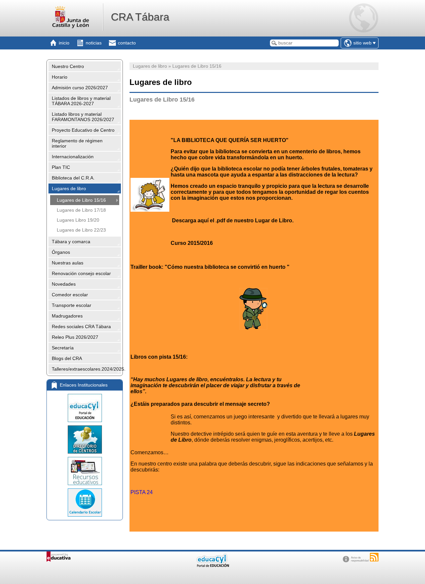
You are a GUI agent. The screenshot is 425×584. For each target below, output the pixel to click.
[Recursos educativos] (85, 471)
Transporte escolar (71, 305)
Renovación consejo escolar (81, 273)
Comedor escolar (70, 294)
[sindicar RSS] (374, 557)
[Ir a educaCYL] (212, 565)
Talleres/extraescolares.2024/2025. (86, 369)
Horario (59, 77)
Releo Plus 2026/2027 (75, 337)
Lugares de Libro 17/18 (81, 210)
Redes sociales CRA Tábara (81, 326)
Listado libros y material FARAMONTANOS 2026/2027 (83, 116)
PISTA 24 (141, 492)
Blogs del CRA (67, 358)
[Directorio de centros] (85, 439)
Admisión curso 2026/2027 (80, 87)
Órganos (61, 252)
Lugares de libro (69, 188)
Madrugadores (67, 316)
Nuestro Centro (68, 66)
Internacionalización (73, 156)
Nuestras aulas (67, 262)
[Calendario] (85, 502)
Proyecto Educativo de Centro (83, 130)
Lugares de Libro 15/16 (81, 200)
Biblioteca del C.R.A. (73, 178)
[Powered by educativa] (58, 556)
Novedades (64, 284)
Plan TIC (61, 167)
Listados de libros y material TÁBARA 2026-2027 (81, 101)
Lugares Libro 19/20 (78, 220)
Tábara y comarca (71, 241)
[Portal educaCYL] (85, 408)
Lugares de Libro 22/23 (81, 230)
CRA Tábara (140, 17)
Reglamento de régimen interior (77, 143)
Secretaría (63, 347)
